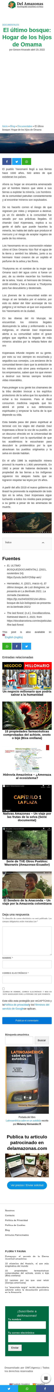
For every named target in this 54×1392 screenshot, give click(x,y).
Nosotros (10, 1210)
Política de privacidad (16, 1004)
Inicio (5, 126)
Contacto (10, 1215)
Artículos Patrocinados (17, 1235)
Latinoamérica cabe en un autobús (23, 1120)
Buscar (42, 1040)
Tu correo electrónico (21, 1333)
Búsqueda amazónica (17, 1034)
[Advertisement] (27, 96)
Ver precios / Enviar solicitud (27, 1185)
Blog (12, 126)
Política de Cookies (15, 1225)
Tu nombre (14, 1319)
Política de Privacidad (16, 1220)
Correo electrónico (15, 973)
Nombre (7, 958)
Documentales (10, 25)
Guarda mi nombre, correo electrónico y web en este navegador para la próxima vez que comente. (27, 993)
